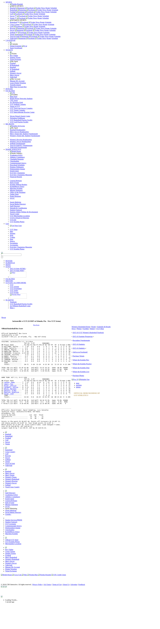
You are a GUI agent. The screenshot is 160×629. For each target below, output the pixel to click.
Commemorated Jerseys (18, 163)
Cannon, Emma (9, 382)
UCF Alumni (14, 287)
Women (12, 233)
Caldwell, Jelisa (11, 387)
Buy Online (14, 55)
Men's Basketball (11, 557)
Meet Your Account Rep (18, 87)
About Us (66, 584)
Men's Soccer (14, 75)
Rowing (12, 28)
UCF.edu (13, 220)
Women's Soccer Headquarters (20, 141)
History (92, 329)
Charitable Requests (17, 159)
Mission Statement (16, 190)
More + (12, 308)
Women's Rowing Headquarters (21, 140)
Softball (12, 32)
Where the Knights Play (81, 360)
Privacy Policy (38, 584)
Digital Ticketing (11, 569)
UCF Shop (13, 229)
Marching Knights (16, 188)
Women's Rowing (11, 481)
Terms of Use (57, 584)
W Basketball (14, 69)
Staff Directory (15, 206)
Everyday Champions (17, 173)
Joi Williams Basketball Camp (20, 306)
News (43, 8)
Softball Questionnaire (17, 143)
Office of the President (17, 192)
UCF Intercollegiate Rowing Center (22, 112)
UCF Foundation (16, 289)
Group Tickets (10, 551)
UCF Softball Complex (18, 104)
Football (13, 12)
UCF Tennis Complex (17, 110)
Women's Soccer (15, 73)
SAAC (12, 198)
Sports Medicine (15, 202)
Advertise (74, 584)
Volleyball (13, 38)
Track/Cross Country (12, 487)
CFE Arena (14, 100)
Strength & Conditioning (18, 208)
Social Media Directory (18, 204)
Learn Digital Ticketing (18, 83)
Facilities (86, 329)
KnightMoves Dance (17, 186)
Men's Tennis (9, 475)
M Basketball (14, 65)
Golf (11, 14)
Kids (11, 235)
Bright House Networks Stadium (21, 98)
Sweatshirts (14, 243)
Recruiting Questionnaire (81, 340)
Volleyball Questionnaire (18, 147)
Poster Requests (15, 196)
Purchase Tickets (78, 356)
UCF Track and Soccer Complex (21, 108)
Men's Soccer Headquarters (19, 132)
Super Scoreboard (16, 48)
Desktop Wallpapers (17, 167)
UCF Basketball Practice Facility (21, 120)
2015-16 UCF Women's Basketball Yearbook (88, 333)
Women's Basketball (12, 479)
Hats (11, 239)
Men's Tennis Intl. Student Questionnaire (24, 134)
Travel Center (14, 214)
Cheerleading (14, 161)
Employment (14, 171)
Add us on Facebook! (80, 352)
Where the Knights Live (81, 372)
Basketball (13, 10)
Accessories (14, 245)
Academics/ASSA (16, 155)
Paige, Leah (9, 394)
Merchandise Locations (13, 544)
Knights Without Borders (18, 184)
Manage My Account (17, 81)
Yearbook (13, 302)
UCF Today (14, 290)
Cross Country (15, 24)
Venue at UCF (15, 106)
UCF (11, 285)
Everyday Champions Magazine (21, 175)
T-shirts (12, 237)
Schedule (54, 8)
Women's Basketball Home (81, 327)
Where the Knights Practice (82, 364)
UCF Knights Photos (17, 222)
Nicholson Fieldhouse (17, 118)
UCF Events (14, 292)
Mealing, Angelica (11, 392)
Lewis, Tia (8, 384)
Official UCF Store (11, 540)
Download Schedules (17, 165)
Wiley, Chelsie (10, 385)
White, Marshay (10, 389)
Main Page (13, 97)
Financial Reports (16, 177)
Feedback (81, 584)
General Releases (16, 181)
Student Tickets (15, 57)
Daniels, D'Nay (10, 390)
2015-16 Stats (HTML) (18, 269)
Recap (4, 317)
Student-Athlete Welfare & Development (24, 212)
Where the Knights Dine (81, 368)
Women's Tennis (11, 477)
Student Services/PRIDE (13, 520)
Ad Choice (47, 584)
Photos (79, 329)
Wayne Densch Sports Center (20, 116)
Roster (48, 8)
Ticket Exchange (11, 571)
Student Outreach (16, 210)
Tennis (12, 18)
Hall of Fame (14, 183)
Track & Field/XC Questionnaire (21, 145)
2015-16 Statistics (79, 344)
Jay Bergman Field (16, 102)
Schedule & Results (104, 327)
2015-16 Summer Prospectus (83, 336)
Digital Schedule (16, 46)
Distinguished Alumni (17, 169)
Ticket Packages (15, 59)
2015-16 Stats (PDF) (17, 270)
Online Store (14, 194)
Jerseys (12, 241)
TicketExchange (15, 85)
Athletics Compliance (17, 157)
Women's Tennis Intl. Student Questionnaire (25, 136)
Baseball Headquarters (17, 130)
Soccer (12, 16)
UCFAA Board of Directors (19, 218)
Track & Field (14, 36)
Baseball (13, 8)
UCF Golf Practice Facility (19, 122)
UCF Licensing (10, 524)
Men (11, 231)
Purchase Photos (78, 376)
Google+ (8, 514)
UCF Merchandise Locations (20, 216)
